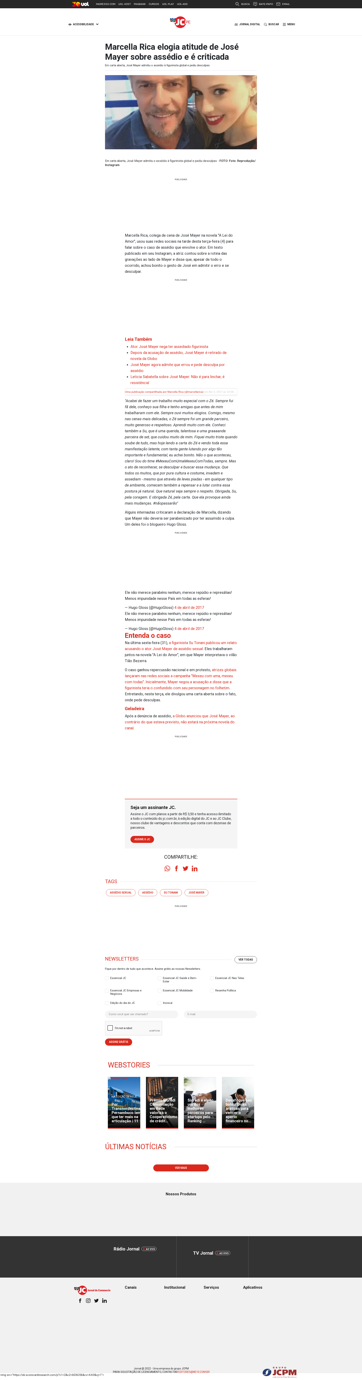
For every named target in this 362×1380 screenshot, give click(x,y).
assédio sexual (121, 892)
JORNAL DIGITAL (249, 24)
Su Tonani (171, 892)
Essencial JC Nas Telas (229, 978)
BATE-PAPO (266, 4)
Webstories (129, 1065)
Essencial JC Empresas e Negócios (126, 991)
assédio (147, 892)
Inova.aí (167, 1003)
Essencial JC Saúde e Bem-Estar (180, 978)
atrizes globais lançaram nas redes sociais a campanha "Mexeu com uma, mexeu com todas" (180, 676)
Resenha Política (225, 990)
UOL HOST (124, 4)
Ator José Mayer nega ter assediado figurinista (169, 346)
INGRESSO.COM (105, 4)
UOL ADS (182, 4)
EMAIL (286, 4)
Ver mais (181, 1167)
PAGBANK (140, 4)
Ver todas (246, 959)
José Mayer (196, 892)
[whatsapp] (167, 868)
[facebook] (176, 868)
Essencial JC (118, 978)
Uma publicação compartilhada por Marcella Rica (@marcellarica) (164, 391)
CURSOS (154, 4)
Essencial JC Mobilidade (178, 990)
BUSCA (245, 4)
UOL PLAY (168, 4)
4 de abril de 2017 (189, 607)
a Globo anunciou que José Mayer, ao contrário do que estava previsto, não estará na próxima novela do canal (180, 722)
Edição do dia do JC (122, 1003)
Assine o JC (142, 839)
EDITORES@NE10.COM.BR (194, 1371)
